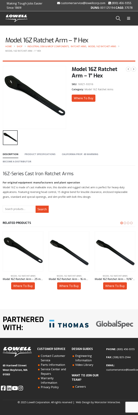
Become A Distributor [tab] (17, 161)
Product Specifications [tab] (40, 154)
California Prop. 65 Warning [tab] (80, 154)
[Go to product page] (23, 251)
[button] (118, 18)
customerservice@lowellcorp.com (82, 3)
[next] (133, 69)
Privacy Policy (50, 387)
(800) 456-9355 (121, 3)
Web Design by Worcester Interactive (98, 402)
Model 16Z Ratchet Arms (98, 89)
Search (42, 209)
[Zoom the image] (69, 319)
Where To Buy (83, 98)
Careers (80, 387)
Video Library (84, 365)
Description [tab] (10, 154)
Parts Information (53, 365)
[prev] (128, 69)
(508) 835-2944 (121, 357)
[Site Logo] (16, 18)
